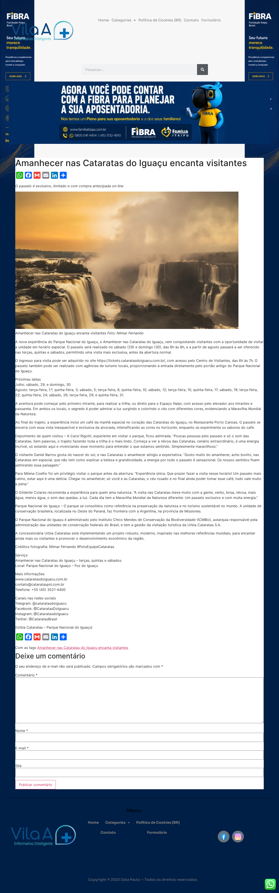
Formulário (211, 20)
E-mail (22, 748)
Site (18, 765)
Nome (21, 730)
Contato (191, 20)
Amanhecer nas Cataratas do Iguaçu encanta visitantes (82, 647)
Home (103, 20)
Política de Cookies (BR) (159, 20)
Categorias (121, 20)
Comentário (26, 675)
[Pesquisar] (202, 69)
